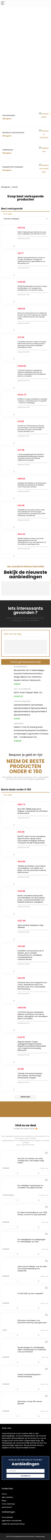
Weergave (6, 119)
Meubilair (6, 1168)
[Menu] (3, 3)
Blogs (4, 1500)
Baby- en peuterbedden (22, 689)
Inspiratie (6, 1249)
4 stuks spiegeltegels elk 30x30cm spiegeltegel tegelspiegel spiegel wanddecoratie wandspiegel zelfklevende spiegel (31, 457)
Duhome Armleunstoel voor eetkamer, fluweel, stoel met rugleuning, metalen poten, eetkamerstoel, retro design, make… (32, 316)
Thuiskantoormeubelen (22, 701)
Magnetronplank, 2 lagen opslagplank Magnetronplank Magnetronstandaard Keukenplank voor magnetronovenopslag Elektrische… (32, 1046)
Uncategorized (8, 1195)
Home (4, 1494)
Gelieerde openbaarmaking (13, 1524)
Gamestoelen (18, 724)
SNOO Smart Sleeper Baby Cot (28, 692)
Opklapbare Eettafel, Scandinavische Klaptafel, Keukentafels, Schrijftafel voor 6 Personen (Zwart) (32, 485)
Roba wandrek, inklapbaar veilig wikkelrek (30, 926)
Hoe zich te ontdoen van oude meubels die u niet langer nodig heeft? (31, 1160)
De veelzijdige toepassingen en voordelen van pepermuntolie (30, 1186)
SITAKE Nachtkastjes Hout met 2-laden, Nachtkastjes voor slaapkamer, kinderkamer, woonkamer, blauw (32, 288)
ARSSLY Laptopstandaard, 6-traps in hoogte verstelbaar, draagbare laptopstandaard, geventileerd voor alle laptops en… (31, 260)
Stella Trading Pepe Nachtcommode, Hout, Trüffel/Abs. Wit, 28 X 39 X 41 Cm (32, 233)
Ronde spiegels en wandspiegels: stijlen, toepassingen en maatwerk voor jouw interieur (32, 1349)
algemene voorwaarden (12, 1520)
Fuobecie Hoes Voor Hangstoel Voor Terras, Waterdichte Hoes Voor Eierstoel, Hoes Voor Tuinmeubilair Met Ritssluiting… (32, 985)
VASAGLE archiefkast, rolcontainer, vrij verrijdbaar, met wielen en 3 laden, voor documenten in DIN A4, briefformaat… (32, 869)
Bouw (5, 1330)
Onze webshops (8, 1504)
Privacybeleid (7, 1517)
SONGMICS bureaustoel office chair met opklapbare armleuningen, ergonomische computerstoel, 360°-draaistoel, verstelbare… (32, 513)
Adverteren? (7, 1507)
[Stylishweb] (46, 1153)
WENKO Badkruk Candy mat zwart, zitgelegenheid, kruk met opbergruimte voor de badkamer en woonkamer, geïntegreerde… (32, 541)
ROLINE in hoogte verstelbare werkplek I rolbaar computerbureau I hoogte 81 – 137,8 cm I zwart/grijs (32, 401)
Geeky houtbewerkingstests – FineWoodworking (30, 1375)
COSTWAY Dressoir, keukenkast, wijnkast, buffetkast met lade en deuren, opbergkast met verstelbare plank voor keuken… (32, 373)
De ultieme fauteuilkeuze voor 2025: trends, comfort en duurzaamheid (32, 1213)
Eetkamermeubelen (20, 667)
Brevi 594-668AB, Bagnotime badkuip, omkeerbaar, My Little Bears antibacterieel (33, 811)
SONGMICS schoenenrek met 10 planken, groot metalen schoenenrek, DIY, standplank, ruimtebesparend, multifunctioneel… (31, 955)
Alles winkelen (7, 1497)
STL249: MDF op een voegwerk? (30, 1293)
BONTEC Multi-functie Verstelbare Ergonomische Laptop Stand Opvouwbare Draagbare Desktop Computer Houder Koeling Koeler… (32, 839)
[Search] (47, 3)
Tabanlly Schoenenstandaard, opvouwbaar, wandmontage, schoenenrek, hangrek (30, 1075)
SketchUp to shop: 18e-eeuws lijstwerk (30, 1402)
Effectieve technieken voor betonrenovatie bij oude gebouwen (32, 1321)
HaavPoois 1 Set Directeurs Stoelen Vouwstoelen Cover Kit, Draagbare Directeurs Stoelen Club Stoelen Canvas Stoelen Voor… (31, 429)
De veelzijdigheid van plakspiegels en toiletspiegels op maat (31, 1240)
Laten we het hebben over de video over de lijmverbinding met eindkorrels (32, 1268)
